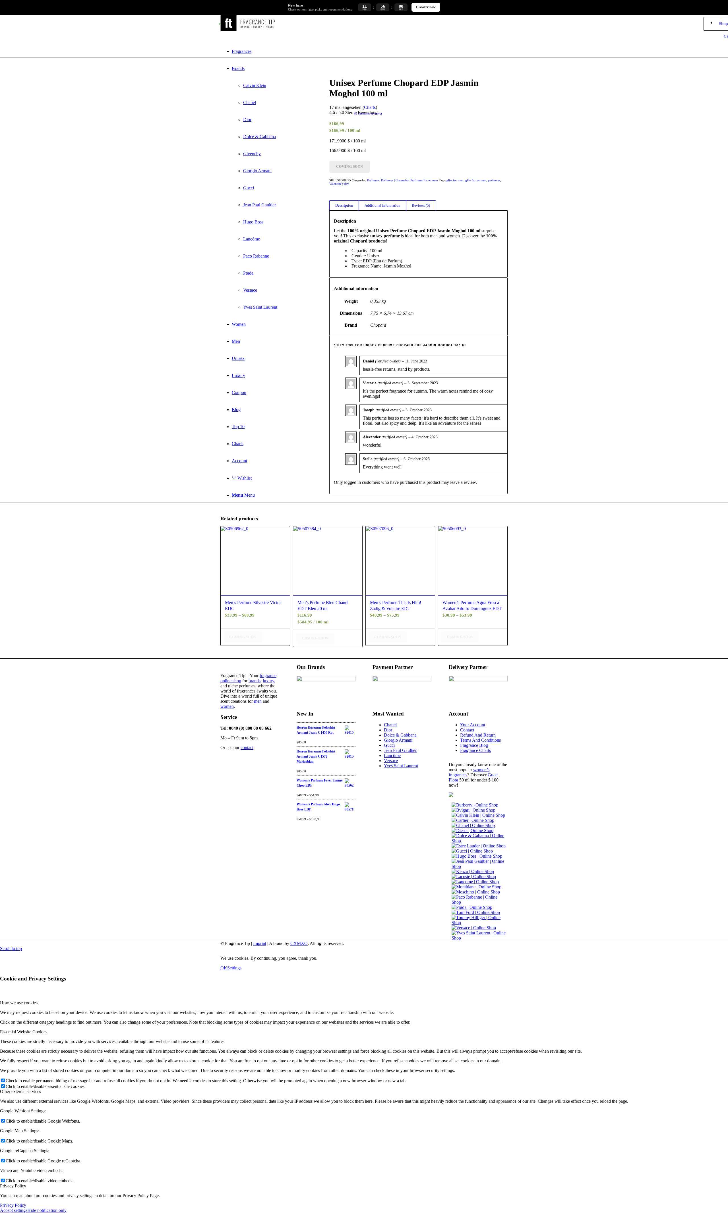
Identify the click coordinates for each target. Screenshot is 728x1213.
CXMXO (299, 943)
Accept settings (13, 1210)
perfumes (494, 180)
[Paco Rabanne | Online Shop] (480, 902)
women (227, 706)
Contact (467, 729)
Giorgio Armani (398, 740)
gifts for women (475, 180)
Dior (388, 729)
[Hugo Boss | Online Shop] (477, 856)
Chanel (390, 724)
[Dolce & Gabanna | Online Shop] (480, 840)
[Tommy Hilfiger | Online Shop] (480, 922)
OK (223, 967)
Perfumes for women (424, 180)
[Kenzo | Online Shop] (473, 871)
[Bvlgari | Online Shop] (473, 810)
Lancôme (392, 755)
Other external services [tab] (20, 1091)
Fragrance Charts (475, 750)
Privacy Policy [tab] (13, 1185)
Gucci (389, 745)
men (258, 701)
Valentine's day (339, 183)
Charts (370, 107)
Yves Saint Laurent (401, 765)
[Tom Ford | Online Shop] (476, 912)
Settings (234, 967)
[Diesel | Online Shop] (472, 830)
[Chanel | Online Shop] (473, 825)
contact (247, 747)
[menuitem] (370, 51)
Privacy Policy (13, 1205)
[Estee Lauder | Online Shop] (479, 845)
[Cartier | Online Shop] (473, 820)
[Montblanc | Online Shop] (476, 886)
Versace (391, 760)
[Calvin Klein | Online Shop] (478, 815)
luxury (268, 680)
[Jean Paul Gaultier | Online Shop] (480, 866)
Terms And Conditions (480, 740)
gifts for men (455, 180)
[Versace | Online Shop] (474, 927)
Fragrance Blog (474, 745)
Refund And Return (478, 735)
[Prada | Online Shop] (472, 907)
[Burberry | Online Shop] (475, 805)
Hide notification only (47, 1210)
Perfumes (373, 180)
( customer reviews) (368, 113)
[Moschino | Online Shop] (476, 891)
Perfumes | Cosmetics (395, 180)
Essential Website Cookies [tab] (23, 1031)
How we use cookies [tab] (19, 1002)
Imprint (259, 943)
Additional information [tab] (382, 205)
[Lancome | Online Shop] (475, 881)
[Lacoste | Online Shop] (474, 876)
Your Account (472, 724)
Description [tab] (344, 205)
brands (254, 680)
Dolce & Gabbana (400, 735)
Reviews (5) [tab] (421, 205)
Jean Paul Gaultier (400, 750)
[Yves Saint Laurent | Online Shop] (480, 938)
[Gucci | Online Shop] (472, 851)
